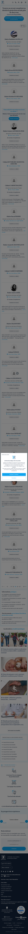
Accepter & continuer (14, 474)
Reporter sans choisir (5, 454)
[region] (14, 467)
